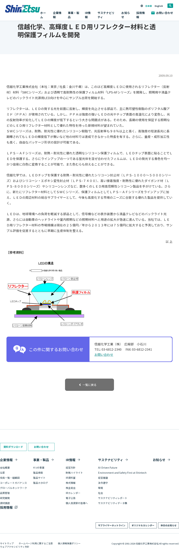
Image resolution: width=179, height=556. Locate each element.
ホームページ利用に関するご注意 (36, 543)
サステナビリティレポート (112, 498)
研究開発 (5, 498)
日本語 (148, 5)
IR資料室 (71, 477)
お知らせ (125, 15)
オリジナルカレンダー (143, 525)
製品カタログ (40, 483)
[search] (170, 5)
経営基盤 (103, 477)
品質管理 (5, 493)
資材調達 (5, 503)
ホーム (43, 15)
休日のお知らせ (169, 525)
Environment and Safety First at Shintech (122, 472)
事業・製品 (41, 459)
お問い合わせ (164, 13)
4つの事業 (38, 467)
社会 (100, 493)
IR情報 (70, 459)
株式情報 (71, 483)
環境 (100, 488)
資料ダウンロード (13, 447)
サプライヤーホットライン (111, 525)
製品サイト (39, 477)
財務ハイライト (74, 472)
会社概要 (5, 467)
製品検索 (38, 472)
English (159, 5)
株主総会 (71, 488)
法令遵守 (103, 483)
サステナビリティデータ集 (112, 503)
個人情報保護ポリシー (69, 543)
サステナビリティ (110, 459)
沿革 (2, 472)
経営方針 (71, 467)
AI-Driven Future (107, 467)
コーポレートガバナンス (13, 483)
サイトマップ (7, 543)
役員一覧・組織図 (10, 477)
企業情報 (6, 459)
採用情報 (140, 15)
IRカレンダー (73, 493)
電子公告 (71, 498)
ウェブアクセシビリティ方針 (14, 546)
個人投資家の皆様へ (77, 503)
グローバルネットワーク (13, 488)
